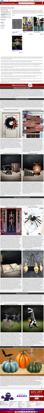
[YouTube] (26, 396)
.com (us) (28, 404)
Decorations (39, 5)
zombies (20, 146)
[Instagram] (24, 396)
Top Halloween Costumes (38, 405)
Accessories (35, 5)
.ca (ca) (28, 403)
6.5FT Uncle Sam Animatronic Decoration (26, 32)
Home (3, 401)
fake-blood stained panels (30, 144)
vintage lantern (24, 184)
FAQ (10, 406)
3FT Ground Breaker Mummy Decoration (15, 51)
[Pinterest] (22, 396)
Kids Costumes (8, 5)
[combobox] (25, 3)
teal (34, 380)
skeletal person (17, 237)
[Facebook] (18, 396)
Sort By (40, 15)
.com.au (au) (29, 405)
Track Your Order (5, 404)
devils (25, 198)
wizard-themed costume (8, 145)
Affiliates (19, 403)
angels (21, 198)
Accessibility (20, 406)
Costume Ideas (17, 5)
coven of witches (17, 340)
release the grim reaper (19, 298)
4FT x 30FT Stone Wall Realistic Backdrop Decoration (16, 32)
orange (35, 381)
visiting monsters (3, 92)
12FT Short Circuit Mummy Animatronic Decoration (37, 32)
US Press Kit (20, 407)
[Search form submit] (34, 3)
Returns (10, 405)
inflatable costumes (30, 297)
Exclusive (12, 5)
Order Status (11, 404)
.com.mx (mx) (29, 406)
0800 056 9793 (30, 0)
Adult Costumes (2, 5)
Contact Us (37, 0)
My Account (4, 403)
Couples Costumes (23, 5)
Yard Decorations (3, 20)
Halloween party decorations (36, 103)
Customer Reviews (39, 403)
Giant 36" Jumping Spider (34, 244)
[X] (20, 396)
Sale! (43, 5)
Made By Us (2, 28)
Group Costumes (29, 5)
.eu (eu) (28, 407)
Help (43, 0)
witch (1, 145)
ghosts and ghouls (35, 145)
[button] (38, 3)
